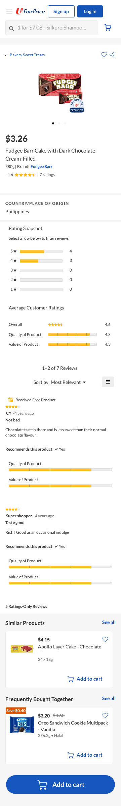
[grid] (60, 660)
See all (109, 622)
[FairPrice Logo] (30, 11)
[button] (112, 54)
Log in (90, 11)
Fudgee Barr (41, 166)
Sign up (61, 11)
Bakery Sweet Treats (27, 55)
